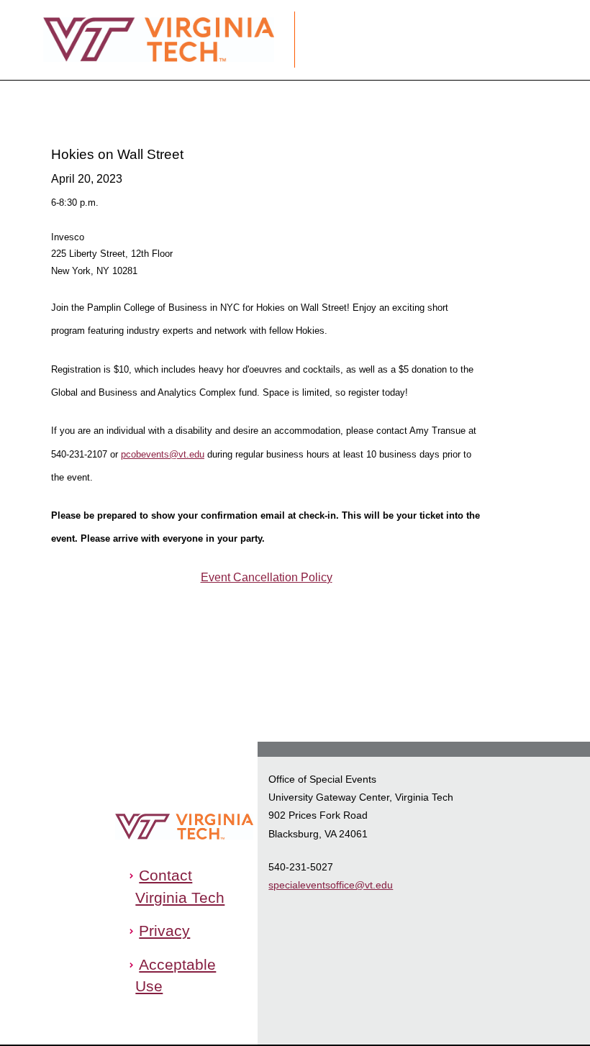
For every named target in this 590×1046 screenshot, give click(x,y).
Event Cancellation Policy (266, 577)
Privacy (164, 930)
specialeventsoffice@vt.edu (330, 885)
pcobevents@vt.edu (162, 454)
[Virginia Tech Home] (203, 827)
